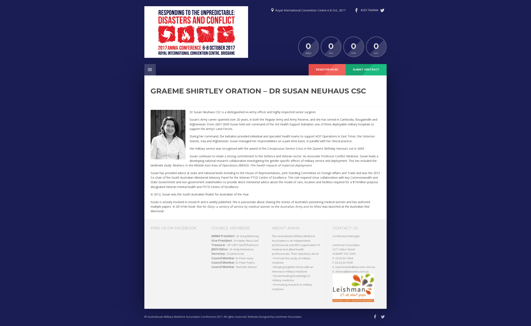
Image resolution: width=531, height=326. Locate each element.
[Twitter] (374, 10)
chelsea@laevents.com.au (352, 271)
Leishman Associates (346, 245)
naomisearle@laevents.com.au (355, 267)
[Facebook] (356, 10)
